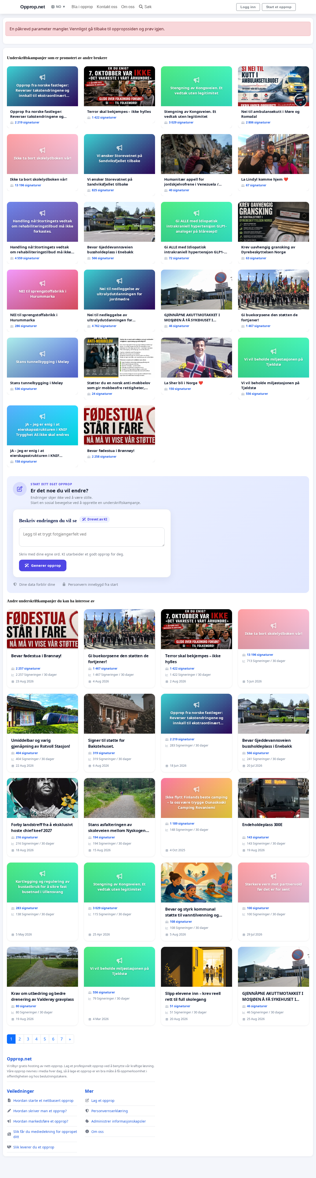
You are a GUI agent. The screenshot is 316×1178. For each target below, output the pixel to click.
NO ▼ (61, 7)
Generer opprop (46, 565)
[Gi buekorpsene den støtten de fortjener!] (273, 300)
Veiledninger (20, 1091)
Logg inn (248, 7)
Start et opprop (279, 7)
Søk (148, 7)
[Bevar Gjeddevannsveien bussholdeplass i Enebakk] (119, 233)
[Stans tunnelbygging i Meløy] (42, 366)
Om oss (128, 7)
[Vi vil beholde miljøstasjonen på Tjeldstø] (273, 368)
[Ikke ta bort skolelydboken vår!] (42, 162)
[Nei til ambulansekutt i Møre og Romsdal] (273, 97)
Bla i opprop (82, 7)
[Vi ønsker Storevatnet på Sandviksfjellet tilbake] (119, 165)
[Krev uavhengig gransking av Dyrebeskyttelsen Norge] (273, 233)
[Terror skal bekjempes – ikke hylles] (119, 94)
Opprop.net (32, 6)
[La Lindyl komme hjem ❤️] (273, 162)
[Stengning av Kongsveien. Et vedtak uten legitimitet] (196, 97)
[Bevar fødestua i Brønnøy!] (119, 433)
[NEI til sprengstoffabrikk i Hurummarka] (42, 300)
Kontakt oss (107, 7)
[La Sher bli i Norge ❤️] (196, 366)
